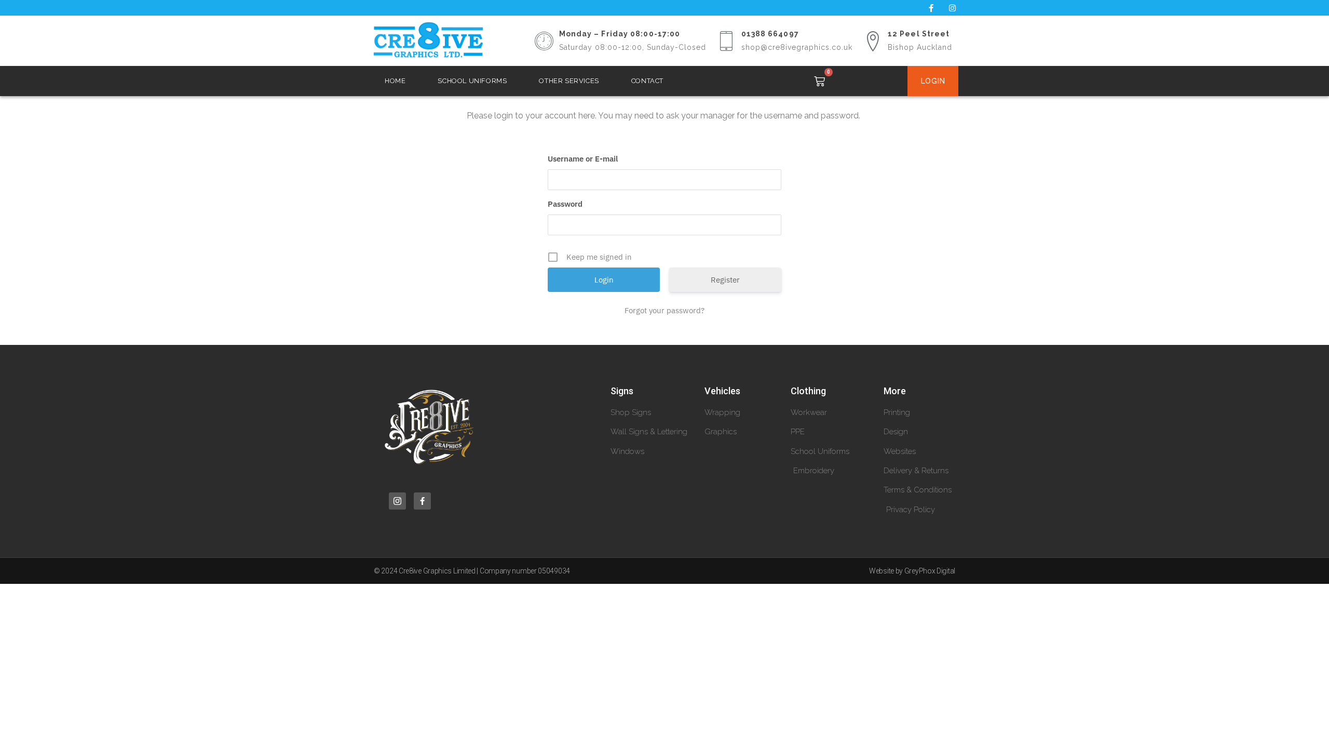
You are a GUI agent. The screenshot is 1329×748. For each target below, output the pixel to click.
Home (395, 81)
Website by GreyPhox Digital (912, 571)
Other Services (569, 81)
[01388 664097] (726, 41)
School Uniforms (472, 81)
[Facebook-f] (931, 8)
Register (725, 280)
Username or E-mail (583, 159)
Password (565, 204)
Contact (647, 81)
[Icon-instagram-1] (397, 501)
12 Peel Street (919, 34)
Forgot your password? (664, 310)
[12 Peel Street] (873, 41)
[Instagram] (952, 8)
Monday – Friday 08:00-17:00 (620, 34)
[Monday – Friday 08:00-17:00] (544, 41)
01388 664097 (770, 34)
